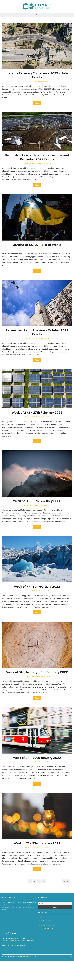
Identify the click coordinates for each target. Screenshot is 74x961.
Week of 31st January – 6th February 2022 (37, 672)
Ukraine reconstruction (41, 81)
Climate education (46, 920)
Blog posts (43, 918)
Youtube (16, 940)
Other (43, 249)
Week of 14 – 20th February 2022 (37, 501)
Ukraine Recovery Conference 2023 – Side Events (37, 75)
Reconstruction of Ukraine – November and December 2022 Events (37, 157)
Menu (37, 15)
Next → (66, 881)
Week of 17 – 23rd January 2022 (37, 843)
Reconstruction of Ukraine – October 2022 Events (37, 332)
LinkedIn (11, 940)
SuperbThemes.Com (29, 956)
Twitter (31, 940)
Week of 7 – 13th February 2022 (37, 587)
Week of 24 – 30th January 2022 (37, 758)
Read (37, 103)
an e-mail (10, 945)
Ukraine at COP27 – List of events (37, 245)
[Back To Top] (71, 956)
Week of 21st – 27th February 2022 (37, 412)
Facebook (23, 940)
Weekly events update (43, 417)
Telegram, (5, 940)
